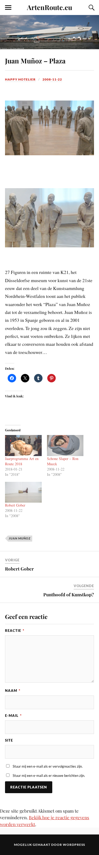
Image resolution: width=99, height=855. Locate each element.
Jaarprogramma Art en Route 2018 (22, 461)
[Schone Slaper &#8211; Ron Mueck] (65, 445)
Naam (12, 690)
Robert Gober (15, 505)
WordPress (74, 845)
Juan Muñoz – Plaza (35, 60)
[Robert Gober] (23, 492)
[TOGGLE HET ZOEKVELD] (91, 8)
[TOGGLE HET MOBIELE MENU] (8, 8)
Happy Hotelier (20, 79)
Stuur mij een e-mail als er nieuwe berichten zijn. (49, 775)
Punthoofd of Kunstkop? (68, 594)
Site (9, 740)
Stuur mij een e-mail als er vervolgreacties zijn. (48, 766)
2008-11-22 (52, 79)
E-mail (13, 715)
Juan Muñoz (20, 538)
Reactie (14, 630)
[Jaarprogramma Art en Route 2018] (23, 445)
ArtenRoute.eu (49, 7)
